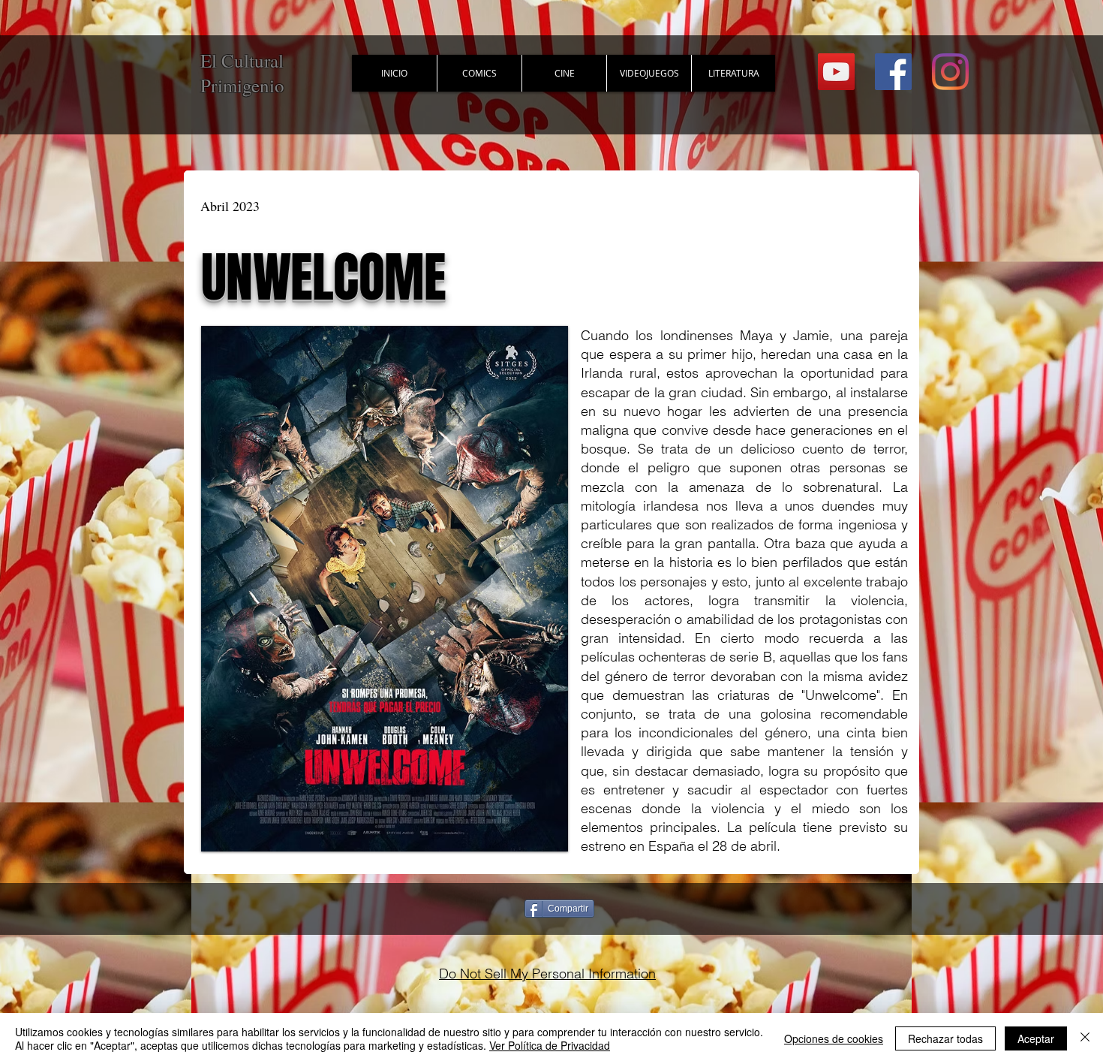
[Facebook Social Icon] (893, 71)
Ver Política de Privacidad (549, 1045)
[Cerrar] (1085, 1038)
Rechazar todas (945, 1038)
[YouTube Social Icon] (836, 71)
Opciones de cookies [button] (833, 1038)
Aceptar (1035, 1038)
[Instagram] (950, 71)
